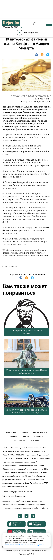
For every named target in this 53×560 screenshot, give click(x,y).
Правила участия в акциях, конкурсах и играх (26, 551)
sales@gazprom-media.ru (20, 492)
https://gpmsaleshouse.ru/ (14, 496)
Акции (26, 436)
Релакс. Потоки (40, 432)
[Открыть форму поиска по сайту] (35, 24)
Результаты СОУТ (26, 554)
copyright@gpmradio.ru (37, 508)
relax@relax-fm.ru (29, 476)
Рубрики (14, 436)
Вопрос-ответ (20, 440)
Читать (25, 432)
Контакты (35, 440)
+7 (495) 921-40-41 (19, 487)
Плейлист (38, 436)
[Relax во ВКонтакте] (20, 516)
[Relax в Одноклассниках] (26, 516)
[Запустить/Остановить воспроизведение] (19, 33)
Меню (49, 24)
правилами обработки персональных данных (24, 545)
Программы (11, 432)
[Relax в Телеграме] (33, 516)
